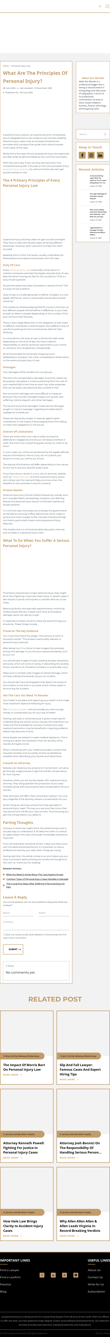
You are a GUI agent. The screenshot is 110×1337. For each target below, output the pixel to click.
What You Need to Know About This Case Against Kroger (34, 874)
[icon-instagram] (91, 155)
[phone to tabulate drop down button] (107, 6)
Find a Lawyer (9, 1270)
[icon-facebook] (82, 155)
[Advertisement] (55, 33)
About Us (94, 1270)
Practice (5, 1284)
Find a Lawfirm (10, 1277)
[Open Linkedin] (100, 155)
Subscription (96, 1291)
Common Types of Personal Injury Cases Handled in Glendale (37, 879)
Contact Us (95, 1277)
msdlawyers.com (21, 477)
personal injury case (20, 270)
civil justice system (18, 709)
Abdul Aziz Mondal (93, 78)
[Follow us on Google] (93, 121)
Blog (3, 1291)
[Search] (105, 134)
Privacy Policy (103, 1333)
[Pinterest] (75, 1275)
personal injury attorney (15, 169)
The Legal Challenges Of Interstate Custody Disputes (98, 196)
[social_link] (42, 1275)
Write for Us (96, 1284)
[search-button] (100, 6)
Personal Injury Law (21, 66)
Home (6, 66)
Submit (13, 949)
